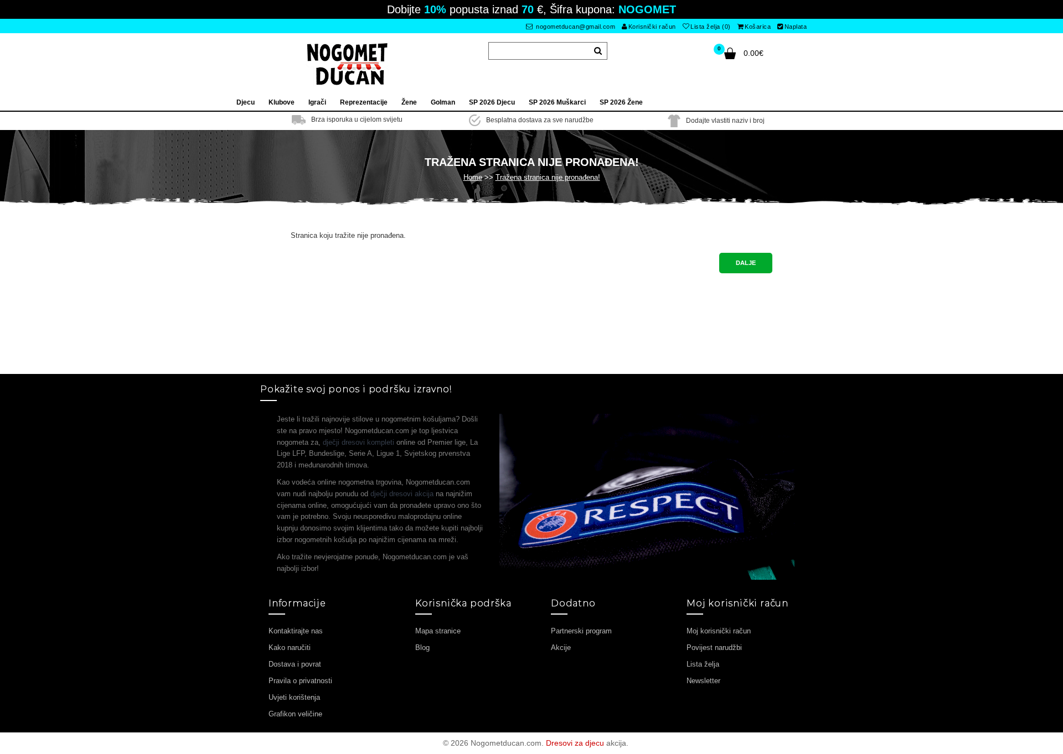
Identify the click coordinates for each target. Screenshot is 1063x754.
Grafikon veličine (295, 714)
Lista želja (703, 664)
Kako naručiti (290, 647)
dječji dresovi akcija (402, 494)
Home (472, 177)
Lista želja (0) (710, 26)
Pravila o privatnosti (300, 681)
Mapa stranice (438, 631)
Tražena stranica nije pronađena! (548, 177)
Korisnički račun (652, 26)
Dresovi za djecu (575, 743)
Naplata (796, 26)
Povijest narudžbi (714, 647)
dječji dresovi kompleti (358, 442)
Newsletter (703, 681)
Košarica (758, 26)
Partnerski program (581, 631)
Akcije (561, 647)
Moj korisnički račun (719, 631)
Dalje (746, 262)
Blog (422, 647)
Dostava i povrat (295, 664)
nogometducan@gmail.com (575, 26)
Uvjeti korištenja (294, 697)
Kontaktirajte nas (296, 631)
